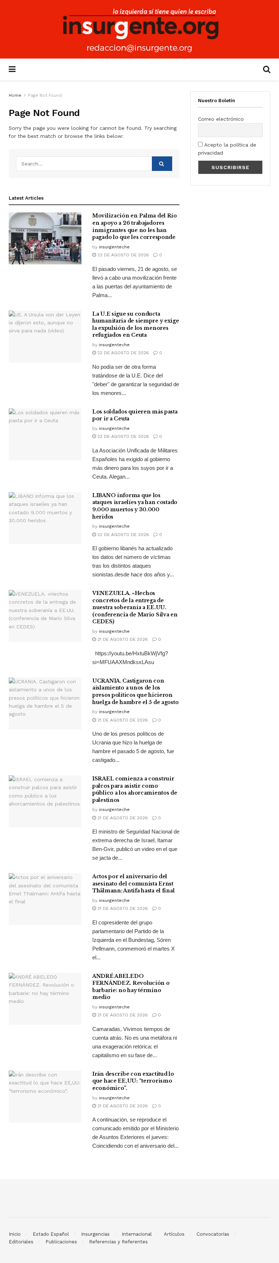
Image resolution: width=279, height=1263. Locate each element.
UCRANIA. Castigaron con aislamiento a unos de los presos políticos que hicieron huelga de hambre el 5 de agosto (135, 692)
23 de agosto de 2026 (122, 254)
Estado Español (51, 1234)
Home (15, 95)
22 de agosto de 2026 (122, 352)
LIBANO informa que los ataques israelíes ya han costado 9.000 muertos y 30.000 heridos (134, 506)
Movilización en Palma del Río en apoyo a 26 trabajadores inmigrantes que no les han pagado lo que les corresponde (134, 226)
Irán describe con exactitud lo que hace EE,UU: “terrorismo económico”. (133, 1081)
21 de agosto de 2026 (122, 639)
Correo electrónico (221, 119)
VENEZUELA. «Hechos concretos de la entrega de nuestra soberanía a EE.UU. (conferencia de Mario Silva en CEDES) (135, 607)
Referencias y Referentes (118, 1241)
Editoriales (21, 1241)
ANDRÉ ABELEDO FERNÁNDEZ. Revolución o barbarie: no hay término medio (131, 987)
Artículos (174, 1234)
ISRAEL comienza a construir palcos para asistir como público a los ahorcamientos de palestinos (134, 789)
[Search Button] (162, 163)
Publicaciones (61, 1241)
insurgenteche (114, 246)
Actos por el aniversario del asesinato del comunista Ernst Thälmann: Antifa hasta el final (133, 883)
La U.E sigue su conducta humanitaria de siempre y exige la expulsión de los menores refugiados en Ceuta (135, 325)
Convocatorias (213, 1234)
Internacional (137, 1234)
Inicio (15, 1234)
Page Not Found (45, 95)
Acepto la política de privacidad (227, 149)
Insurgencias (95, 1234)
